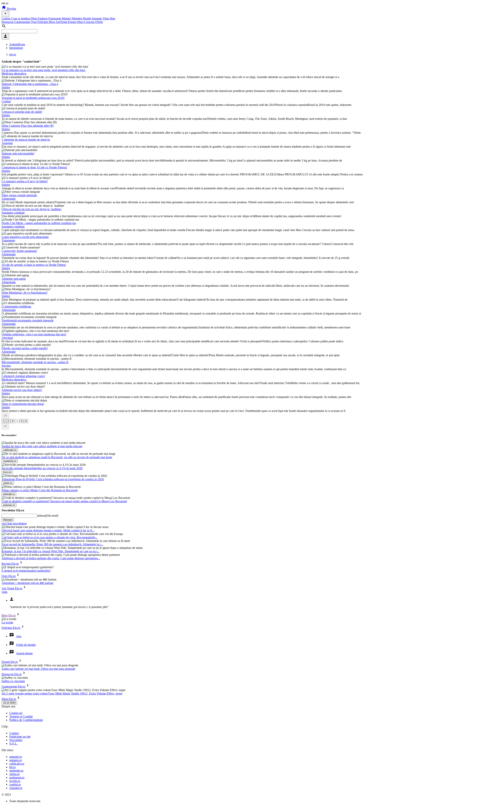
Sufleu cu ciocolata (13, 681)
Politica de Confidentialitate (26, 720)
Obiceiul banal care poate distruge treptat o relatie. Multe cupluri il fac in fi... (48, 530)
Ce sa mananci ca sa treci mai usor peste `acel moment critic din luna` (44, 70)
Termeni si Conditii (21, 716)
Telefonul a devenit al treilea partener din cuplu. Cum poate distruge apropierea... (51, 558)
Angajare (7, 143)
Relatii (87, 18)
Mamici (67, 18)
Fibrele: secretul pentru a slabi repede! (25, 348)
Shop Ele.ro (9, 699)
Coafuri (6, 101)
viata (4, 591)
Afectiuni (7, 337)
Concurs (89, 22)
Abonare (7, 519)
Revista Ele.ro (10, 563)
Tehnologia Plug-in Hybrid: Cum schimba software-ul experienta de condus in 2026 (53, 479)
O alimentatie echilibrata (16, 306)
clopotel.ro (15, 788)
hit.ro (12, 767)
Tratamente (8, 240)
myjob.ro (14, 781)
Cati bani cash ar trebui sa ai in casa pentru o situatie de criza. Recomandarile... (49, 537)
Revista (11, 8)
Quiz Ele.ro (9, 576)
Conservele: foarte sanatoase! (19, 251)
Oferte (99, 22)
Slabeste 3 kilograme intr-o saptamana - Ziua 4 (30, 84)
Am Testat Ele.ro (12, 588)
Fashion (43, 18)
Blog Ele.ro (9, 615)
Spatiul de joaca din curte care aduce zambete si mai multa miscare (42, 446)
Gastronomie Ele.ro (13, 686)
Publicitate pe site (20, 736)
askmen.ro (15, 760)
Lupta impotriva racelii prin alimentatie (25, 237)
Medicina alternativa (14, 73)
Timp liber (109, 18)
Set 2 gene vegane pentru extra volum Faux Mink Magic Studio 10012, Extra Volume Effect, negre (62, 693)
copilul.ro (15, 784)
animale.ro (15, 756)
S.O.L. (13, 743)
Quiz (34, 22)
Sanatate (97, 18)
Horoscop (8, 22)
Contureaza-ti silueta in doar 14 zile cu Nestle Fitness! (34, 167)
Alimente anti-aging (14, 278)
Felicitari (43, 22)
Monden (77, 18)
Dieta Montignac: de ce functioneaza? (25, 292)
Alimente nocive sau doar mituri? (22, 390)
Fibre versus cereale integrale (19, 195)
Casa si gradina (21, 18)
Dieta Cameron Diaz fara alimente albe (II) (28, 125)
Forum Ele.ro (10, 661)
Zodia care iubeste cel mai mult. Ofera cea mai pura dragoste (38, 668)
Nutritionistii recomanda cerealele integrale (28, 320)
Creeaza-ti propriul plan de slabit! (22, 111)
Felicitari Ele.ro (11, 627)
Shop (80, 22)
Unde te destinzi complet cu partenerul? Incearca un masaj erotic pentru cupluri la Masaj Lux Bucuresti (64, 501)
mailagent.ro (16, 777)
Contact (14, 733)
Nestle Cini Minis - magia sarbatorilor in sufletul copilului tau (39, 223)
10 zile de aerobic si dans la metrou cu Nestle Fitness (34, 264)
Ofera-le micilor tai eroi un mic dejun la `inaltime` (32, 209)
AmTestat (61, 22)
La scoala (7, 622)
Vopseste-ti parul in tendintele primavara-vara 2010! (33, 97)
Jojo (18, 636)
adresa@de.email (47, 515)
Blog (52, 22)
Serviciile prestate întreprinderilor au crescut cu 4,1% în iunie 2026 (42, 468)
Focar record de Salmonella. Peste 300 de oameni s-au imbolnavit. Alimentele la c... (52, 544)
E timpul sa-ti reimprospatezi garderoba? (26, 570)
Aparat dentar (24, 653)
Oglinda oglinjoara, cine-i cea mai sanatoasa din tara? (34, 334)
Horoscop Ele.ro (12, 674)
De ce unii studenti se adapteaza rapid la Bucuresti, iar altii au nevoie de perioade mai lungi (57, 457)
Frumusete (55, 18)
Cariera (6, 18)
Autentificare (17, 44)
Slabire (6, 87)
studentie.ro (16, 770)
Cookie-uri (15, 713)
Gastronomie (22, 22)
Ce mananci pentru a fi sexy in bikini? (25, 181)
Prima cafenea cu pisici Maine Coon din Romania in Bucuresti (40, 490)
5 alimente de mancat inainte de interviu (26, 139)
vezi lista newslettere (14, 523)
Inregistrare (16, 47)
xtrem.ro (14, 774)
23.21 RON (9, 702)
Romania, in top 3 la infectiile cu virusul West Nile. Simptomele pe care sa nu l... (51, 551)
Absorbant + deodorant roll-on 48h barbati (27, 583)
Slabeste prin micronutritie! (18, 153)
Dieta (34, 18)
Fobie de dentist (26, 644)
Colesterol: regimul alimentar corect (23, 376)
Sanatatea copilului (13, 212)
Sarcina (6, 365)
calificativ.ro (16, 763)
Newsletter (15, 740)
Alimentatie (9, 198)
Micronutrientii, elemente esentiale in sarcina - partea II (35, 362)
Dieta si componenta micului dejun (23, 404)
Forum (72, 22)
